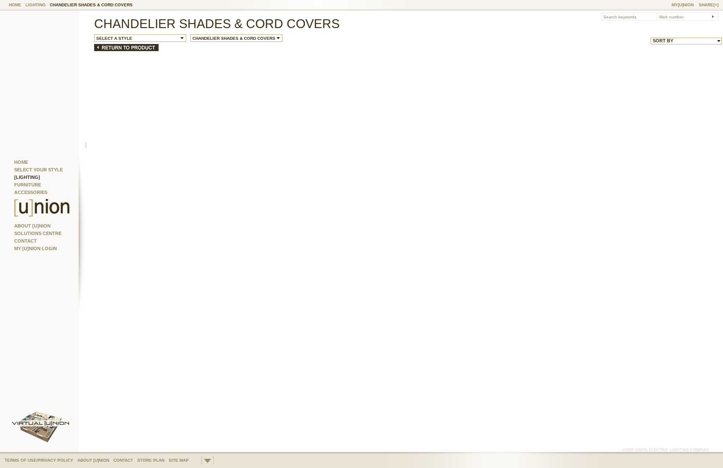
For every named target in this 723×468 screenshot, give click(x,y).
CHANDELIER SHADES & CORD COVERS (91, 5)
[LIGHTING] (27, 177)
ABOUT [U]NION (32, 225)
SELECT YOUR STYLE (38, 169)
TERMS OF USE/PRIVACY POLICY (39, 460)
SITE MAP (179, 460)
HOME (15, 5)
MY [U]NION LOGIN (35, 248)
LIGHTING (36, 5)
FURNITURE (27, 184)
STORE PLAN (150, 460)
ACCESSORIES (30, 192)
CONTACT (25, 240)
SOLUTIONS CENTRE (38, 233)
